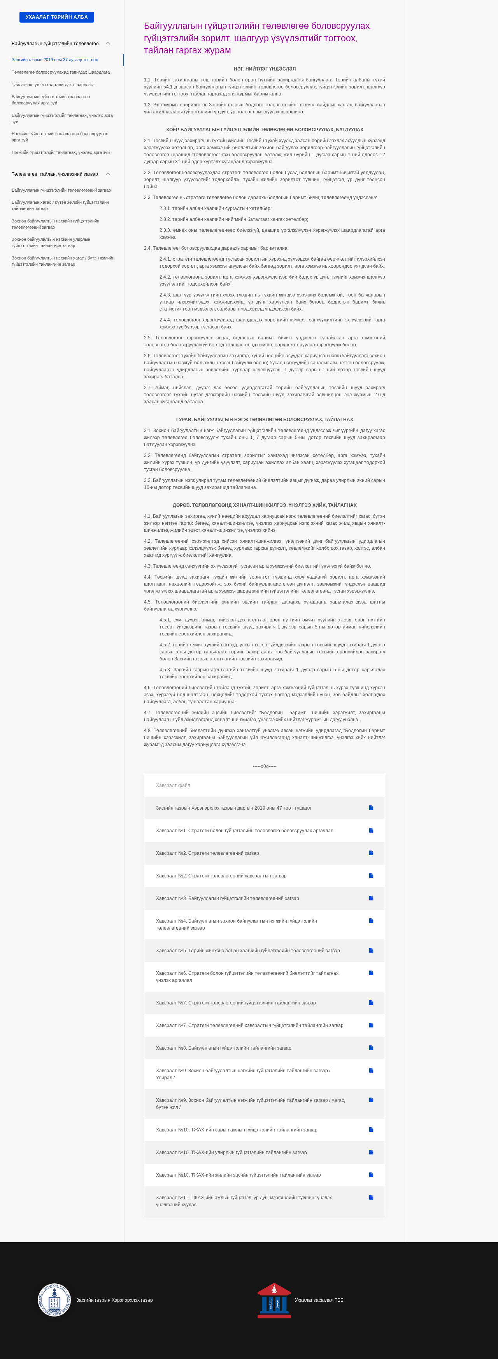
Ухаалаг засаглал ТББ (319, 1300)
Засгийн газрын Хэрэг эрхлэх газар (114, 1300)
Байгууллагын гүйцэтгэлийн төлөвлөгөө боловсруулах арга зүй (51, 99)
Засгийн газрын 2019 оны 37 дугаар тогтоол (55, 59)
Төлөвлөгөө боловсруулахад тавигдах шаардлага (61, 72)
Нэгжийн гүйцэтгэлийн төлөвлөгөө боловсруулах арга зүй (60, 136)
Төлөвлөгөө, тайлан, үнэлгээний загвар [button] (55, 174)
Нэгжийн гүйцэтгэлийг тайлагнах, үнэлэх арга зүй (61, 152)
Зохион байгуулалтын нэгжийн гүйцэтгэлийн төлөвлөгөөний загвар (55, 224)
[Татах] (371, 808)
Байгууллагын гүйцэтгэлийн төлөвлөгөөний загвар (61, 190)
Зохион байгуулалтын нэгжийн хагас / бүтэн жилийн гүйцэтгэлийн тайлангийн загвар (63, 261)
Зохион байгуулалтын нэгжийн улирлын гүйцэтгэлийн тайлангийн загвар (51, 242)
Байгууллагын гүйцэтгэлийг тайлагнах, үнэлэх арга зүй (62, 118)
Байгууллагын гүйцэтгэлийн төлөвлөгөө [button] (55, 43)
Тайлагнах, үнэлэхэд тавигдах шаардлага (53, 84)
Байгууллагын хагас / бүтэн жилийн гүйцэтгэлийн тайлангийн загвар (60, 205)
